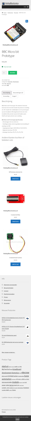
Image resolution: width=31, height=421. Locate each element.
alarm (10, 366)
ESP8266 (10, 376)
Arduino (12, 366)
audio (16, 366)
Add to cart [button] (15, 264)
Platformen (10, 12)
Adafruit (5, 366)
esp (3, 376)
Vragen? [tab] (14, 96)
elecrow (9, 83)
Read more (15, 178)
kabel (19, 379)
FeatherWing (21, 376)
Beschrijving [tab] (6, 92)
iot (17, 379)
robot (7, 385)
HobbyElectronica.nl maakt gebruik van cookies (15, 417)
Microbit (16, 12)
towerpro (26, 388)
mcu (27, 379)
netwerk (20, 382)
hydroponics (14, 379)
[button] (25, 6)
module (15, 382)
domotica (15, 373)
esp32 (6, 376)
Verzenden (7, 303)
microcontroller (7, 382)
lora (25, 379)
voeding (4, 390)
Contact (6, 291)
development (7, 373)
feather (15, 376)
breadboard (17, 369)
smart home (21, 385)
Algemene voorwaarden (10, 285)
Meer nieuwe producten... (8, 352)
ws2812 (10, 390)
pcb (25, 382)
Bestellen (12, 72)
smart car (16, 385)
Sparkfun (16, 387)
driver (20, 373)
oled (23, 382)
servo (12, 385)
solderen (12, 388)
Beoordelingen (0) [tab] (18, 92)
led (23, 379)
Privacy (6, 297)
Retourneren (7, 300)
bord (11, 369)
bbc (5, 83)
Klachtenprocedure (9, 294)
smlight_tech (5, 388)
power (3, 385)
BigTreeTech (6, 369)
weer (7, 390)
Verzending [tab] (6, 96)
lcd (21, 379)
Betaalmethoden (8, 288)
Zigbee (14, 390)
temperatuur (20, 387)
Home (5, 12)
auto (18, 366)
